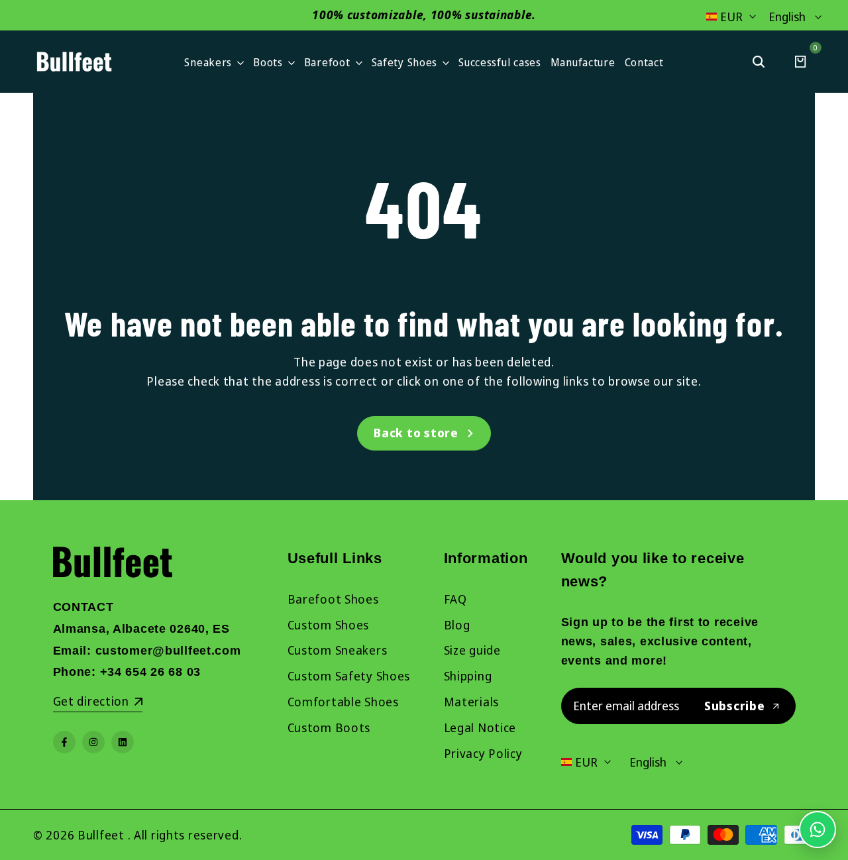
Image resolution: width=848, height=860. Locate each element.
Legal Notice (480, 727)
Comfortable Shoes (343, 702)
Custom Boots (329, 727)
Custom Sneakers (338, 650)
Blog (457, 625)
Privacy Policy (483, 753)
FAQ (455, 599)
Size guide (472, 650)
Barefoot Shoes (333, 599)
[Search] (758, 61)
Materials (471, 702)
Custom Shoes (329, 625)
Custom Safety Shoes (349, 676)
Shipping (468, 676)
